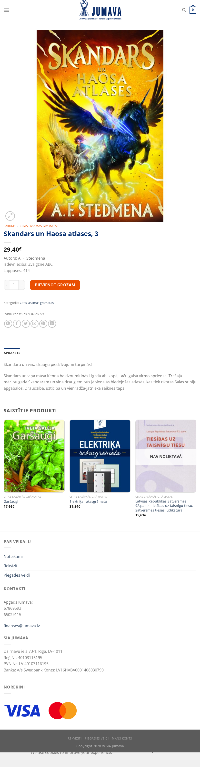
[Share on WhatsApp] (8, 324)
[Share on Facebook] (17, 324)
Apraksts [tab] (12, 353)
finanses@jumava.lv (22, 625)
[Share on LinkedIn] (52, 324)
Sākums (10, 226)
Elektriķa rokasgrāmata (88, 501)
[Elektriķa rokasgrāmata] (100, 456)
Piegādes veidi (17, 575)
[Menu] (7, 10)
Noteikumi (13, 556)
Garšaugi (11, 501)
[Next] (196, 475)
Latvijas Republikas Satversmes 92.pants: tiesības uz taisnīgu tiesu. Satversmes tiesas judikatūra (164, 505)
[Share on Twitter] (26, 324)
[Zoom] (10, 216)
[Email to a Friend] (34, 324)
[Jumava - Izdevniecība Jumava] (100, 10)
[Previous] (4, 475)
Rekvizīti (11, 565)
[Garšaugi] (34, 456)
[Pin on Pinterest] (43, 324)
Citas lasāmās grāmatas (39, 226)
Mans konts (122, 738)
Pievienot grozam (55, 285)
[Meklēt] (184, 10)
